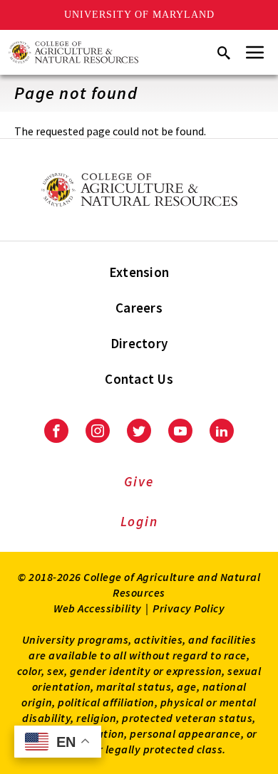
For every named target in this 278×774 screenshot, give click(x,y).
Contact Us (139, 378)
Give (138, 481)
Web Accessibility (97, 608)
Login (139, 521)
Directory (139, 343)
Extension (139, 272)
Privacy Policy (189, 608)
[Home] (73, 52)
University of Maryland (139, 14)
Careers (139, 307)
